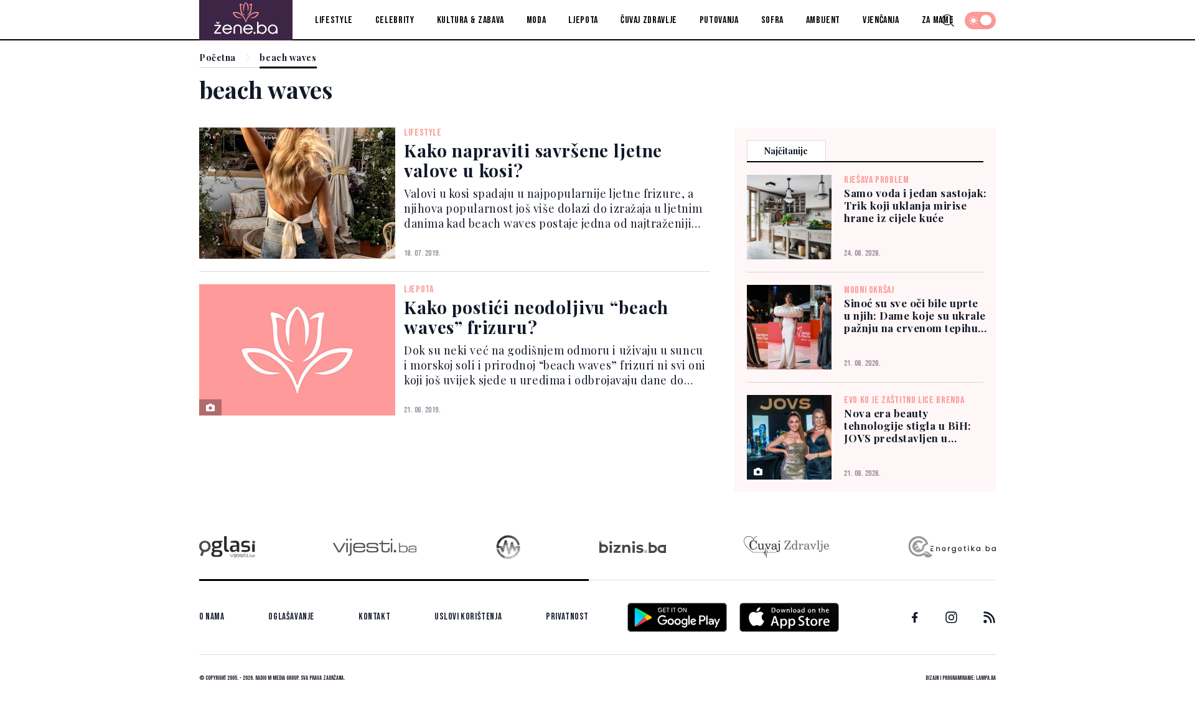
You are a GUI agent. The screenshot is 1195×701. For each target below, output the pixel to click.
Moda (536, 20)
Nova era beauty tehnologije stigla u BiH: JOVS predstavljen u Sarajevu (908, 425)
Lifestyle (334, 20)
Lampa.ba (986, 678)
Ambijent (823, 20)
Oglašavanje (291, 617)
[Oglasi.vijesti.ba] (227, 547)
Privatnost (567, 617)
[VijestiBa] (374, 547)
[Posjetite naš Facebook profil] (915, 617)
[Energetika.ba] (951, 547)
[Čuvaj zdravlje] (786, 547)
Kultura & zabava (470, 20)
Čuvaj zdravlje (649, 20)
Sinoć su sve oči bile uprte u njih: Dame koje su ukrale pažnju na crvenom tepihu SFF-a (915, 315)
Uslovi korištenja (468, 617)
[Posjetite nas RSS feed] (989, 617)
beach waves (288, 58)
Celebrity (395, 20)
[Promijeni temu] (980, 20)
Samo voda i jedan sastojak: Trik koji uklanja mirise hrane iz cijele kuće (915, 205)
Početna (217, 58)
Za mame (938, 20)
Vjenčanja (881, 20)
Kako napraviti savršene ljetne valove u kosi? (533, 160)
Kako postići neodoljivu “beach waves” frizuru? (536, 316)
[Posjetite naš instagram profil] (951, 617)
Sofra (772, 20)
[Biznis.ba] (632, 547)
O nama (212, 617)
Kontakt (374, 617)
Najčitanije (786, 151)
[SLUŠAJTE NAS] (508, 547)
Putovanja (719, 20)
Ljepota (583, 20)
